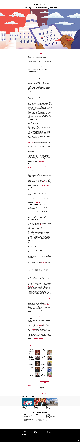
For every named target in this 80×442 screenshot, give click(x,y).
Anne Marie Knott (43, 262)
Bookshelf (35, 432)
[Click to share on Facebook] (40, 53)
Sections (44, 4)
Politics (29, 389)
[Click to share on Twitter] (41, 53)
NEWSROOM (37, 4)
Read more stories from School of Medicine (45, 392)
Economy (29, 384)
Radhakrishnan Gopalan (31, 286)
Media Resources (49, 432)
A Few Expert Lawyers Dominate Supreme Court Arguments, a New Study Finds (50, 416)
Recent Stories (26, 414)
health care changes (42, 161)
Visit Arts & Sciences (42, 382)
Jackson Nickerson (32, 329)
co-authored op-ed (37, 202)
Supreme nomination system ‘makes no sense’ (52, 407)
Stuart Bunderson (39, 325)
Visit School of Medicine (43, 393)
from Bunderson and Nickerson (38, 338)
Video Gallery (35, 434)
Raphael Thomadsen (46, 304)
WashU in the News (49, 414)
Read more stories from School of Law (44, 388)
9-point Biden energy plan (45, 185)
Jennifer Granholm (45, 181)
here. (40, 224)
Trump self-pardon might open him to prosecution (39, 407)
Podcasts (35, 433)
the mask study (37, 316)
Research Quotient (36, 263)
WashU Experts (37, 414)
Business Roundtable (41, 324)
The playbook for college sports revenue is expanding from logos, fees (51, 419)
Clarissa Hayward (33, 97)
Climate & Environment (31, 383)
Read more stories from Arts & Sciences (44, 381)
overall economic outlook (40, 298)
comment (35, 207)
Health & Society (30, 385)
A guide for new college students (39, 415)
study (40, 306)
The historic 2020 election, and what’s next (26, 407)
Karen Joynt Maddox (31, 142)
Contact (47, 433)
